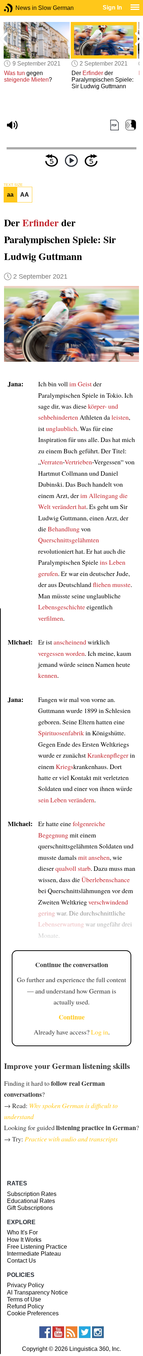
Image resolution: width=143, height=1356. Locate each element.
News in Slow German (19, 8)
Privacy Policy (25, 1285)
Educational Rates (31, 1201)
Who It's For (22, 1232)
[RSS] (71, 1332)
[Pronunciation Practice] (130, 125)
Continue (72, 1017)
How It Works (24, 1240)
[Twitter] (85, 1332)
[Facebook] (45, 1332)
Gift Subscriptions (30, 1208)
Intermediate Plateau (34, 1254)
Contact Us (21, 1260)
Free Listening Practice (37, 1247)
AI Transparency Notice (37, 1292)
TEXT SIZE (13, 185)
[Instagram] (98, 1332)
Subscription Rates (31, 1194)
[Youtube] (58, 1332)
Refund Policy (25, 1306)
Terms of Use (24, 1299)
